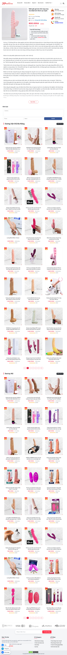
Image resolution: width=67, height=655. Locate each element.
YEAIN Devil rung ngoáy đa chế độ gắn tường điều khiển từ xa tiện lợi (13, 329)
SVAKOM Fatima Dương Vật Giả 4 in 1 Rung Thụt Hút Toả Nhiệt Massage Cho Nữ (33, 149)
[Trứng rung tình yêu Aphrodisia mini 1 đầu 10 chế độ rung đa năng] (54, 506)
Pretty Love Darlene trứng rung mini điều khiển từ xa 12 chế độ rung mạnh (33, 489)
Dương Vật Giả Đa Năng (41, 20)
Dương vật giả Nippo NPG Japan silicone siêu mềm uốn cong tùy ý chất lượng (33, 329)
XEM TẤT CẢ (60, 123)
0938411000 (59, 23)
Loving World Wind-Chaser (13, 237)
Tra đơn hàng (47, 631)
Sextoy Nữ (9, 373)
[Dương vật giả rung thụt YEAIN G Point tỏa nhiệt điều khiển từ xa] (13, 136)
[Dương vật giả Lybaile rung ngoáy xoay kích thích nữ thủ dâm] (13, 166)
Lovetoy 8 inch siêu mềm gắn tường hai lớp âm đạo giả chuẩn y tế (33, 399)
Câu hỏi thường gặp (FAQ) (57, 644)
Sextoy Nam (27, 2)
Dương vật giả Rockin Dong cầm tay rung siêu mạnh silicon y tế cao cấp (13, 269)
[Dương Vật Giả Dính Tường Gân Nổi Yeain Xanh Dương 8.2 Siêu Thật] (54, 476)
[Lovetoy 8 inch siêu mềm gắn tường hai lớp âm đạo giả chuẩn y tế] (33, 386)
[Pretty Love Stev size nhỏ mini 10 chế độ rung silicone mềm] (33, 196)
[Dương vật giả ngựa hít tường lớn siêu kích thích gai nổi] (13, 536)
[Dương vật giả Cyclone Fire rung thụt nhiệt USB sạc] (54, 286)
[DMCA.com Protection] (33, 652)
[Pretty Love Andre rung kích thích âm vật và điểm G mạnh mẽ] (54, 196)
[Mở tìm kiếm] (63, 3)
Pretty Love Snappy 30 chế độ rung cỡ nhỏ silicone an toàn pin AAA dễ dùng (33, 269)
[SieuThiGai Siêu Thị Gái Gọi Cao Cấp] (8, 3)
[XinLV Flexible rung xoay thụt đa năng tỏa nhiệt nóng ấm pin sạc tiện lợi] (54, 316)
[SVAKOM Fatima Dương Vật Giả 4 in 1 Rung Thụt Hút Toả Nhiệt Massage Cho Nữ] (33, 136)
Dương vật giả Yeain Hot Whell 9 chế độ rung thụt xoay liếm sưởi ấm (33, 359)
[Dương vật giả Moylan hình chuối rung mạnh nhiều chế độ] (54, 346)
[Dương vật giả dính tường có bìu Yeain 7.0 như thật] (13, 476)
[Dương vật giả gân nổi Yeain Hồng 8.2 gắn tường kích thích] (54, 566)
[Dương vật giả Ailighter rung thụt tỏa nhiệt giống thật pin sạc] (13, 346)
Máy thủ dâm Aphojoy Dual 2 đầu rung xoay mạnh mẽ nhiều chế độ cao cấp (13, 609)
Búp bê (34, 2)
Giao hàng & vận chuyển (56, 641)
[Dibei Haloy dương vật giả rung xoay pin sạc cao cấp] (54, 226)
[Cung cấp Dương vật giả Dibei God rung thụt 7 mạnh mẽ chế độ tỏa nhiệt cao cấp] (13, 196)
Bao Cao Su (40, 2)
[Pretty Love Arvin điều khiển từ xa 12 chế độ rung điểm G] (33, 566)
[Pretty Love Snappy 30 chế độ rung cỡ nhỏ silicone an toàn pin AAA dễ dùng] (33, 256)
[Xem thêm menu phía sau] (61, 3)
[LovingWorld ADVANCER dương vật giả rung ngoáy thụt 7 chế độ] (54, 166)
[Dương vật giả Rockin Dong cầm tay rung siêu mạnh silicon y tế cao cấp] (13, 256)
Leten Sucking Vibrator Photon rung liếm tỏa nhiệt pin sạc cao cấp (54, 269)
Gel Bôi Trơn (48, 2)
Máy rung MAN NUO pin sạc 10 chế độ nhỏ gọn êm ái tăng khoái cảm (33, 609)
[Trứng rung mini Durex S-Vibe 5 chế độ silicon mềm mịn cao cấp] (54, 416)
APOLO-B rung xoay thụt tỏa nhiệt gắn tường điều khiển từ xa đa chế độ (33, 179)
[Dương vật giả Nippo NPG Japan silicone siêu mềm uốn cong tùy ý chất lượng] (33, 316)
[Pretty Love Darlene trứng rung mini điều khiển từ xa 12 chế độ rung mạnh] (33, 476)
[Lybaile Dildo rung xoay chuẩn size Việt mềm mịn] (54, 136)
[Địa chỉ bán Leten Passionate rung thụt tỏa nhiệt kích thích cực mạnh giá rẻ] (33, 226)
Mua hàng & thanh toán (56, 642)
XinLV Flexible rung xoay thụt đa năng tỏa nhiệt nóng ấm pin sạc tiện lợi (54, 329)
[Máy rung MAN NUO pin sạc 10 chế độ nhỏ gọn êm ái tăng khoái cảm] (33, 596)
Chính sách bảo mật (39, 642)
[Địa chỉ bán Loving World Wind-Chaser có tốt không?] (13, 226)
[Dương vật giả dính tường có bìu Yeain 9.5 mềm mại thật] (54, 446)
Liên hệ (36, 646)
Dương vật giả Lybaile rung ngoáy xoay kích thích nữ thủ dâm (13, 179)
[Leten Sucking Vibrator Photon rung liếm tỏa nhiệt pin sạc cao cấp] (54, 256)
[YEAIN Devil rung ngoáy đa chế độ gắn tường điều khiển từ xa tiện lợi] (13, 316)
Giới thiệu (37, 644)
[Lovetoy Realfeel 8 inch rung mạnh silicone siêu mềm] (33, 286)
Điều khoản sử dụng (39, 641)
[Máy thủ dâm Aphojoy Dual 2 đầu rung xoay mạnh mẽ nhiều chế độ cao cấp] (13, 596)
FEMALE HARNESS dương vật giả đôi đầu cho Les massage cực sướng (33, 459)
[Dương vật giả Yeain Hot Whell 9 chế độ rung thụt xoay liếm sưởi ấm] (33, 346)
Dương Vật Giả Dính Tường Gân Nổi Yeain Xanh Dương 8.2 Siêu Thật (54, 489)
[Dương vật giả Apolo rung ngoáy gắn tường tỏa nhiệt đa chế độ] (13, 286)
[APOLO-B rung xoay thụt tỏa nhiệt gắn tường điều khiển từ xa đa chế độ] (33, 166)
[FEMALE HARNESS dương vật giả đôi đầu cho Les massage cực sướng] (33, 446)
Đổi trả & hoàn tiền (55, 646)
